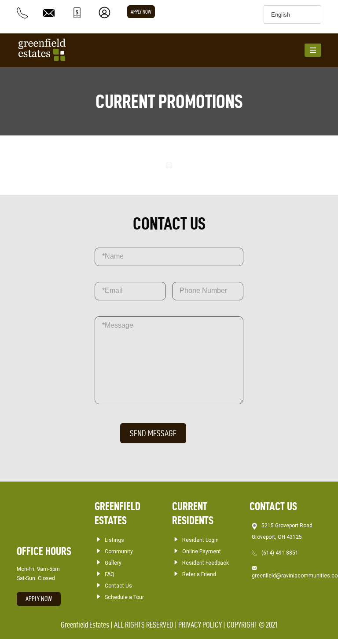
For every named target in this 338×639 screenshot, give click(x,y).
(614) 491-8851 (279, 553)
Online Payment (201, 551)
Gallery (113, 563)
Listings (114, 540)
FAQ (109, 574)
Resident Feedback (205, 563)
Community (119, 551)
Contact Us (118, 586)
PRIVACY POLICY (200, 625)
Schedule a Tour (124, 597)
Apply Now (141, 12)
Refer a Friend (199, 574)
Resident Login (200, 540)
